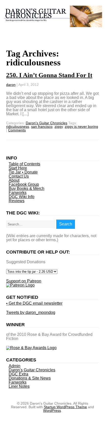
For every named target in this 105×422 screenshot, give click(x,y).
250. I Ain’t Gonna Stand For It (49, 75)
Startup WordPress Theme (65, 407)
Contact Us (19, 176)
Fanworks (18, 192)
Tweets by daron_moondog (30, 312)
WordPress (52, 410)
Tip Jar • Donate (23, 172)
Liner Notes (19, 386)
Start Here (18, 168)
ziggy (59, 126)
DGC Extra (18, 374)
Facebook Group (24, 184)
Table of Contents (24, 164)
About (14, 180)
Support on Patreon (23, 281)
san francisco (41, 126)
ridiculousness (17, 126)
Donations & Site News (30, 378)
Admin (14, 366)
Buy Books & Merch (26, 188)
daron (11, 85)
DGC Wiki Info (21, 197)
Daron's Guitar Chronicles (46, 123)
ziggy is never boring (81, 126)
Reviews (16, 201)
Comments (17, 130)
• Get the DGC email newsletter (34, 303)
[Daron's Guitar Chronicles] (52, 24)
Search (65, 224)
